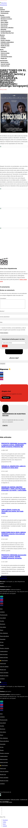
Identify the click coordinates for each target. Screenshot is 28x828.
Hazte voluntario (4, 672)
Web (1, 322)
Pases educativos (4, 636)
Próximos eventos (5, 17)
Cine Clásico (4, 20)
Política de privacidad (5, 799)
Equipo (2, 645)
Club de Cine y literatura (7, 27)
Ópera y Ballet (4, 22)
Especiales (2, 639)
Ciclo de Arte (4, 25)
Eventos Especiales (6, 31)
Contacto (3, 47)
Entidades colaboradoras (7, 42)
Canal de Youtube (5, 64)
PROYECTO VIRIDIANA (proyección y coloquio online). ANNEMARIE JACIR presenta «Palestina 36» (13, 445)
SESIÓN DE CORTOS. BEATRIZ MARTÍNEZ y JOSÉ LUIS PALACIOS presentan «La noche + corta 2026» (13, 488)
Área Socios (4, 51)
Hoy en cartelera (5, 11)
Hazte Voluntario (5, 44)
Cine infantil (3, 618)
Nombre (2, 311)
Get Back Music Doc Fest (7, 33)
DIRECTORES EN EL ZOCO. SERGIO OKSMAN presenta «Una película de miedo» (13, 533)
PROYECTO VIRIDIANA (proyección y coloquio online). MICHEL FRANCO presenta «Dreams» (13, 556)
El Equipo (3, 38)
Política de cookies (15, 799)
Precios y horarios (4, 648)
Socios (1, 49)
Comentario (3, 298)
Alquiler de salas (5, 45)
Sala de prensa (4, 62)
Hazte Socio (4, 54)
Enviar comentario (4, 332)
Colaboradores (4, 651)
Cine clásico (3, 627)
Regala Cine (3, 669)
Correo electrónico (5, 316)
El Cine (2, 36)
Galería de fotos (4, 657)
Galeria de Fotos (5, 65)
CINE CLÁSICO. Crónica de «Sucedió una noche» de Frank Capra (12, 511)
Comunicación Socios (6, 56)
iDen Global (9, 802)
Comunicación (4, 60)
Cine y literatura (4, 633)
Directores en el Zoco (6, 18)
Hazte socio (3, 663)
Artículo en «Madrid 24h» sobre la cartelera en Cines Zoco (13, 466)
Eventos (2, 15)
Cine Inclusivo (4, 24)
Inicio (1, 7)
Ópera (1, 630)
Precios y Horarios (5, 40)
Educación (3, 29)
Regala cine (4, 58)
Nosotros (2, 35)
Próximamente (4, 13)
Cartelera (2, 9)
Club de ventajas (5, 53)
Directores (2, 624)
